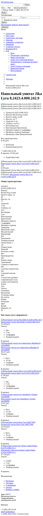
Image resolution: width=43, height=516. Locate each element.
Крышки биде (11, 49)
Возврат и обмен (12, 490)
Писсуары (10, 36)
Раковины (10, 44)
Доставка (9, 483)
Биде (12, 53)
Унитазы (9, 40)
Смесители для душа (14, 38)
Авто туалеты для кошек (20, 66)
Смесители (10, 34)
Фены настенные (17, 57)
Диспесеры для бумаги (20, 55)
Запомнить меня (10, 20)
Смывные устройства (14, 42)
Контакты (10, 481)
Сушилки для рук (13, 47)
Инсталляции (16, 71)
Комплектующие (17, 68)
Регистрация (6, 25)
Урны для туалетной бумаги (22, 60)
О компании (11, 485)
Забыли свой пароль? (20, 25)
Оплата (9, 487)
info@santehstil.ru (8, 512)
